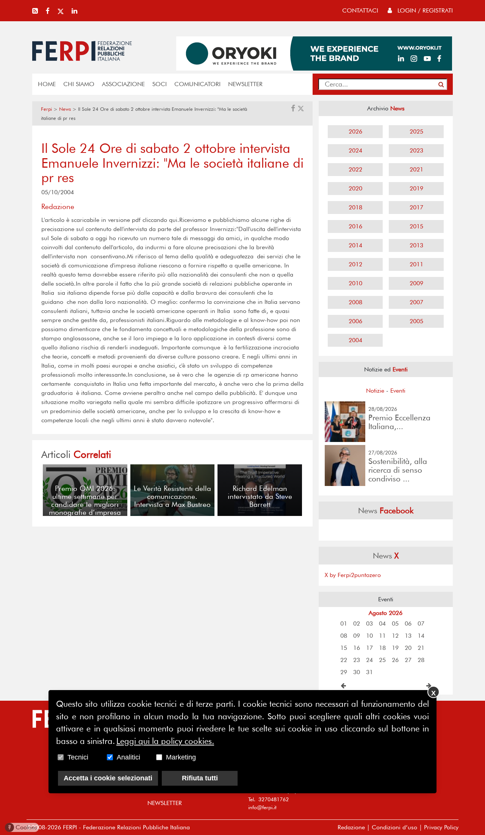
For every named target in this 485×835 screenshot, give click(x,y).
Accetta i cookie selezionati (108, 778)
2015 (416, 226)
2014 (355, 245)
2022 (355, 169)
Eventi (397, 390)
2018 (355, 207)
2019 (416, 188)
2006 (355, 321)
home (47, 84)
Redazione (351, 827)
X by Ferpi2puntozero (353, 575)
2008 (355, 302)
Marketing (181, 757)
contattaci (360, 10)
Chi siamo (78, 84)
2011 (416, 264)
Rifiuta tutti (200, 778)
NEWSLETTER (245, 84)
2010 (355, 283)
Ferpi (46, 109)
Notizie (375, 390)
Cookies (22, 827)
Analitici (128, 757)
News (65, 109)
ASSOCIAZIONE (123, 84)
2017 (416, 207)
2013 (416, 245)
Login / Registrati (424, 10)
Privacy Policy (441, 827)
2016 (355, 226)
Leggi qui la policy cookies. (165, 741)
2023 (416, 150)
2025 (416, 131)
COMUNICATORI (197, 84)
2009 (416, 283)
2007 (416, 302)
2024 (355, 150)
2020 (355, 188)
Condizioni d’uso (394, 827)
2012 (355, 264)
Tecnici (77, 757)
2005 (416, 321)
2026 (355, 131)
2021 (416, 169)
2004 (355, 340)
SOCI (159, 84)
